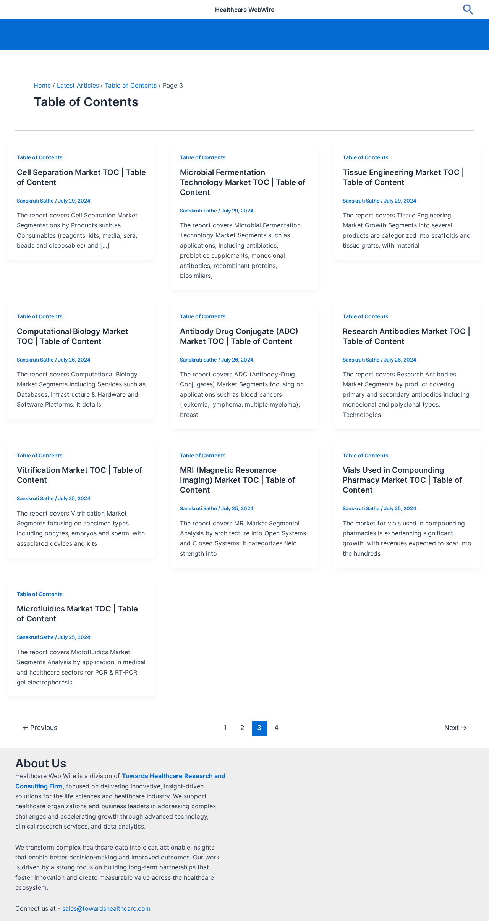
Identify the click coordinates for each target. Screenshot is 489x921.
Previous (39, 727)
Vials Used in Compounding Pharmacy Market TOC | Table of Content (402, 480)
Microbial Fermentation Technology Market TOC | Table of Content (243, 182)
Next (455, 727)
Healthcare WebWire (244, 9)
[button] (468, 10)
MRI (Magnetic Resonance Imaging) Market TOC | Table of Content (237, 480)
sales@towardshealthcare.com (106, 908)
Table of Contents (40, 157)
